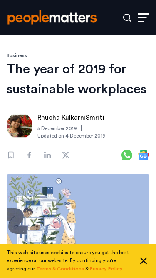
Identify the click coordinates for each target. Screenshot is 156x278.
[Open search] (127, 18)
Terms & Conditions (60, 268)
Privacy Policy (106, 268)
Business (17, 55)
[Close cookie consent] (143, 261)
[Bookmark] (11, 155)
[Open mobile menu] (143, 17)
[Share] (29, 155)
